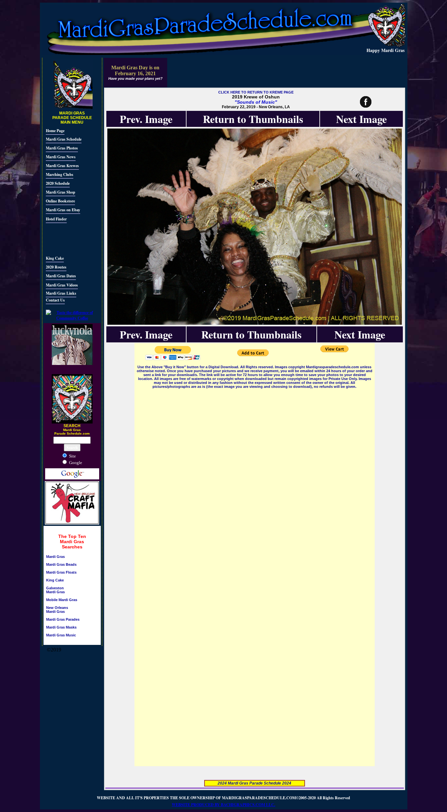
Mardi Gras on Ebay (63, 210)
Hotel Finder (56, 219)
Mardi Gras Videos (62, 285)
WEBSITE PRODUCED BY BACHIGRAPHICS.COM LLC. (223, 804)
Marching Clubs (59, 174)
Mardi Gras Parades (63, 619)
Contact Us (55, 300)
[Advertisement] (65, 238)
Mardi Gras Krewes (62, 165)
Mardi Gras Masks (61, 627)
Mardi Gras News (61, 157)
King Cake (55, 258)
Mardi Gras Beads (61, 564)
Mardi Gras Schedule (63, 139)
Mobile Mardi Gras (61, 600)
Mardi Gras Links (61, 293)
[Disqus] (254, 471)
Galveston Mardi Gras (55, 590)
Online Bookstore (60, 201)
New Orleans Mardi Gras (57, 609)
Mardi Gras (55, 557)
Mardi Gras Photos (62, 148)
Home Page (55, 130)
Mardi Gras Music (61, 635)
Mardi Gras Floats (61, 572)
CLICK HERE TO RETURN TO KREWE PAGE (256, 92)
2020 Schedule (58, 183)
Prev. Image (146, 119)
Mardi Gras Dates (61, 276)
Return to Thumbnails (253, 119)
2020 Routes (56, 267)
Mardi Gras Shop (60, 192)
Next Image (361, 119)
